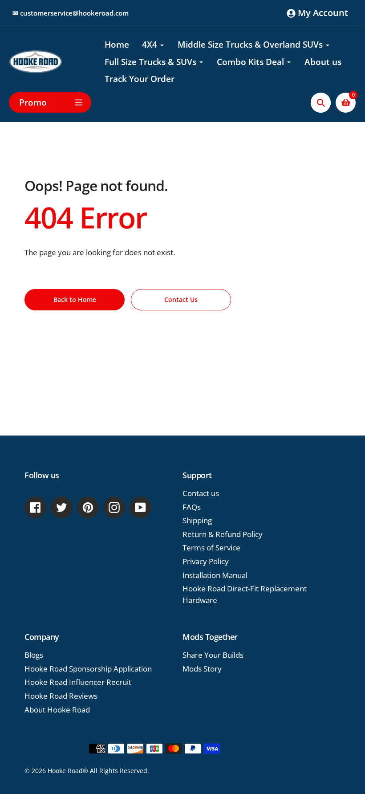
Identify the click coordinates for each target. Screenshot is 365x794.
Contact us (200, 493)
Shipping (197, 520)
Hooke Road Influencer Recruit (77, 682)
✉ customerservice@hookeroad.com (70, 12)
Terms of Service (211, 547)
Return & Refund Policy (222, 534)
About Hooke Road (57, 709)
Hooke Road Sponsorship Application (88, 669)
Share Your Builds (212, 655)
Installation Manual (214, 575)
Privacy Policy (205, 561)
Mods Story (202, 669)
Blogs (33, 655)
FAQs (191, 507)
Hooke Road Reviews (60, 696)
